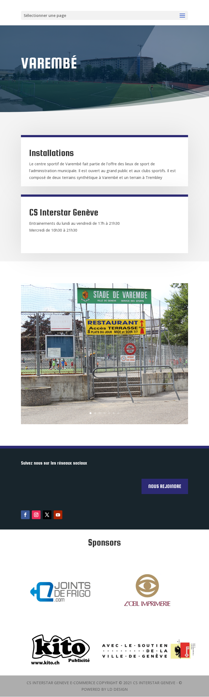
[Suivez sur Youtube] (58, 514)
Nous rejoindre (164, 486)
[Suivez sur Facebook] (25, 514)
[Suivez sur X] (47, 514)
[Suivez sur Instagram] (36, 514)
